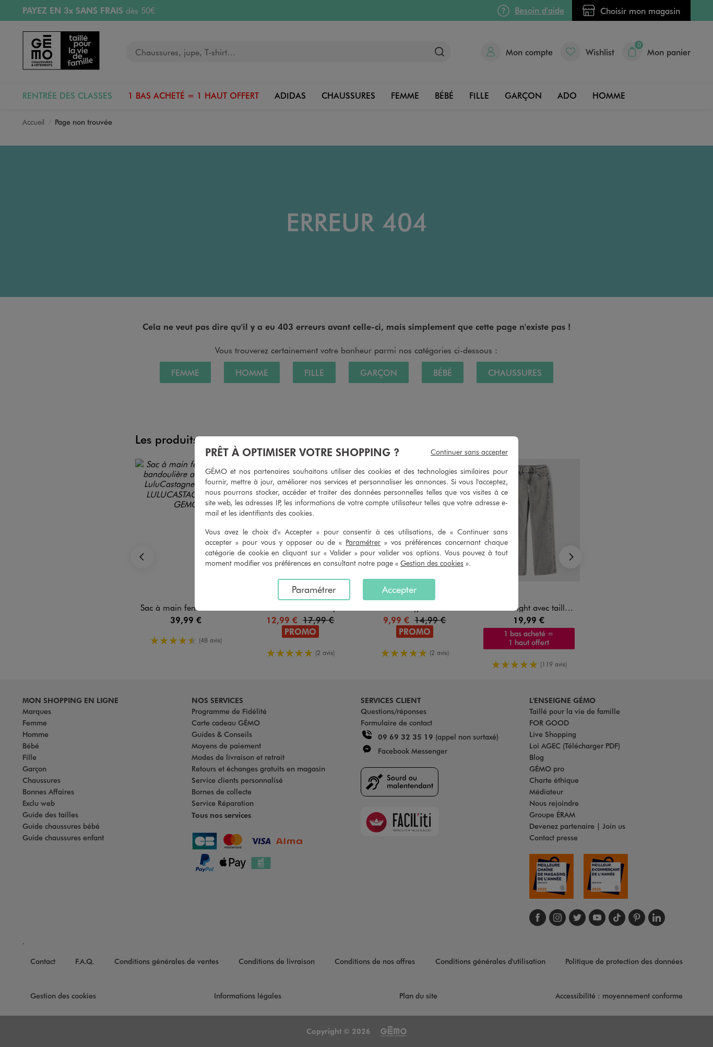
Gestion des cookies (432, 563)
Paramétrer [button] (363, 542)
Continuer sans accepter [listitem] (469, 452)
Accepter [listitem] (399, 589)
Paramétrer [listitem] (314, 589)
